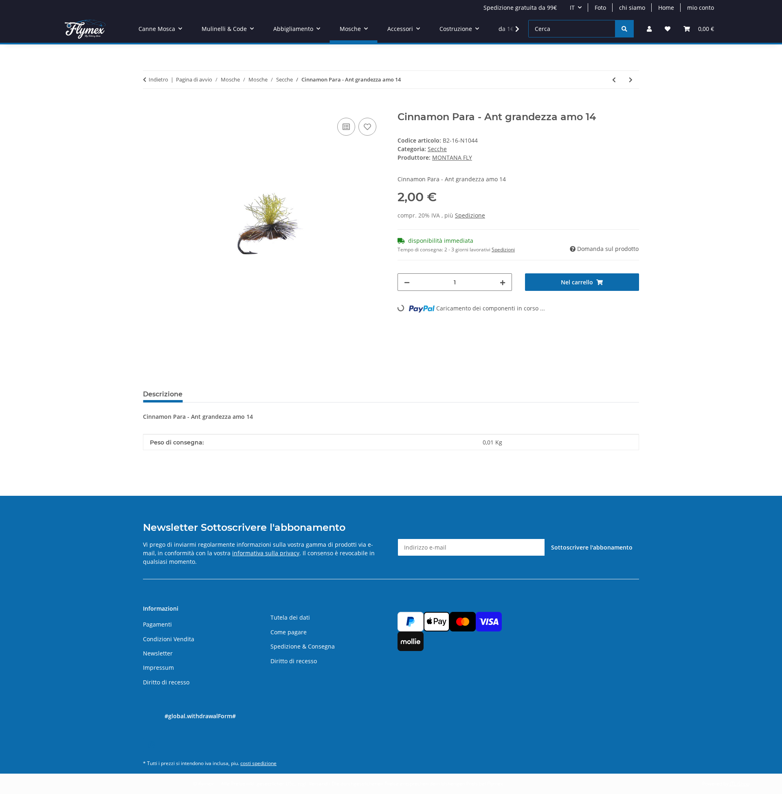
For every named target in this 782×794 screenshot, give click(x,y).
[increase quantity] (503, 282)
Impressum (158, 667)
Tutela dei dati (290, 617)
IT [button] (572, 7)
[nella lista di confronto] (346, 127)
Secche (437, 149)
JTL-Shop (739, 783)
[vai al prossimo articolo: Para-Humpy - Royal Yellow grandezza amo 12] (630, 79)
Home (666, 7)
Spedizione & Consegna (302, 646)
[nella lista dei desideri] (367, 127)
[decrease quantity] (407, 282)
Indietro (158, 79)
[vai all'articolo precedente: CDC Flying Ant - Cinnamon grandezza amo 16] (614, 79)
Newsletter (158, 653)
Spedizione (470, 215)
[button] (649, 29)
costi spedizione (258, 763)
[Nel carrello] (149, 106)
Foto (600, 7)
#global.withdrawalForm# (200, 716)
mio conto (700, 7)
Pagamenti (157, 624)
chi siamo (632, 7)
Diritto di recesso (166, 682)
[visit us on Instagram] (151, 745)
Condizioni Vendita (168, 639)
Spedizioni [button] (503, 249)
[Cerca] (624, 28)
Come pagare (288, 632)
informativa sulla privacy (265, 553)
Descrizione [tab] (162, 394)
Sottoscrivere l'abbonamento (592, 547)
